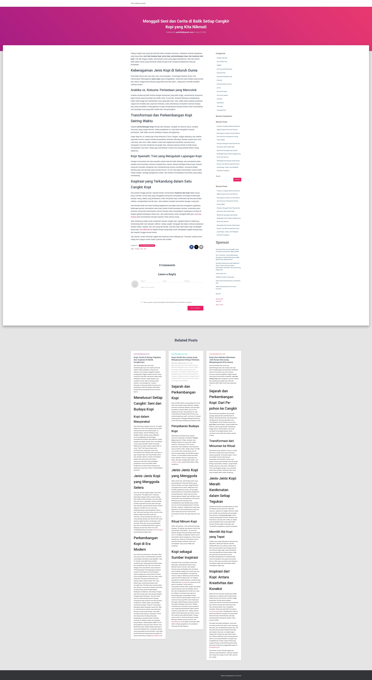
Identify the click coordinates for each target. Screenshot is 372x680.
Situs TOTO (219, 304)
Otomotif (219, 80)
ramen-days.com (221, 273)
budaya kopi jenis (222, 58)
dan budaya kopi (222, 61)
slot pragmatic (185, 582)
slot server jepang (222, 95)
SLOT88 (219, 99)
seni (145, 249)
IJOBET (219, 65)
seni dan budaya (222, 91)
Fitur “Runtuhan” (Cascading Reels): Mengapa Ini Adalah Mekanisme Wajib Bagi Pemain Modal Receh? (227, 257)
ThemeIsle (238, 675)
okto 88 (218, 294)
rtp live (219, 87)
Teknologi (220, 106)
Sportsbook (220, 102)
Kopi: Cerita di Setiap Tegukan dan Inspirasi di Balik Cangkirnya (147, 359)
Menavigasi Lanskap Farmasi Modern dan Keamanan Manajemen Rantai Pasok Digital (228, 136)
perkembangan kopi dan (224, 84)
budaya (137, 249)
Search (218, 176)
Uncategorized (221, 110)
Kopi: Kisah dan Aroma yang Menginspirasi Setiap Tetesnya (185, 358)
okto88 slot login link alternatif (225, 277)
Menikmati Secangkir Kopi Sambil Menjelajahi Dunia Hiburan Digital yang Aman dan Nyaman (229, 154)
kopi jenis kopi (221, 72)
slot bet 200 (219, 299)
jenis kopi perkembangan (224, 69)
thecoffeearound (146, 230)
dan (141, 249)
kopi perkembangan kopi (147, 245)
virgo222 (218, 301)
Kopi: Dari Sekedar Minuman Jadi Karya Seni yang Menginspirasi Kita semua (222, 359)
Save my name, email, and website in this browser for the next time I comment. (167, 302)
